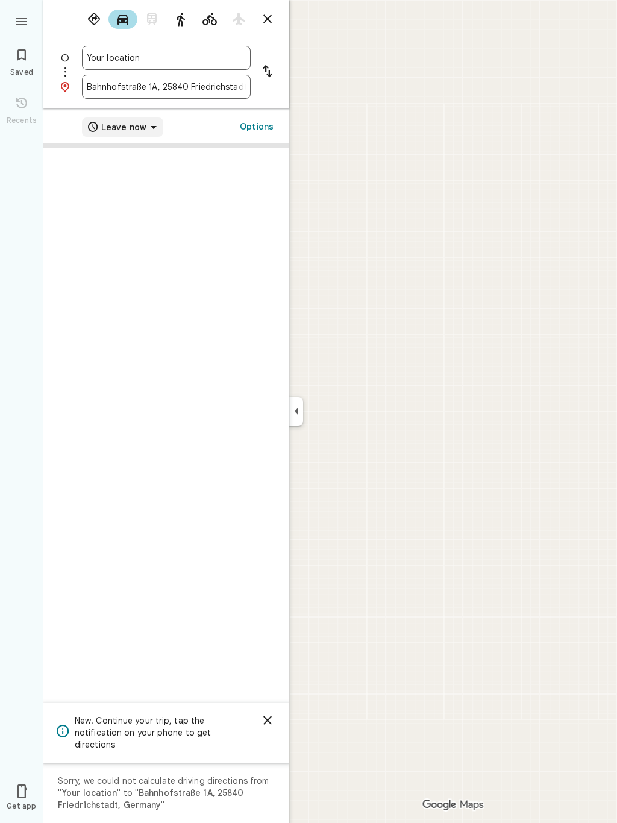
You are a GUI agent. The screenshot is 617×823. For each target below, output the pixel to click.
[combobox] (166, 58)
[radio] (94, 19)
